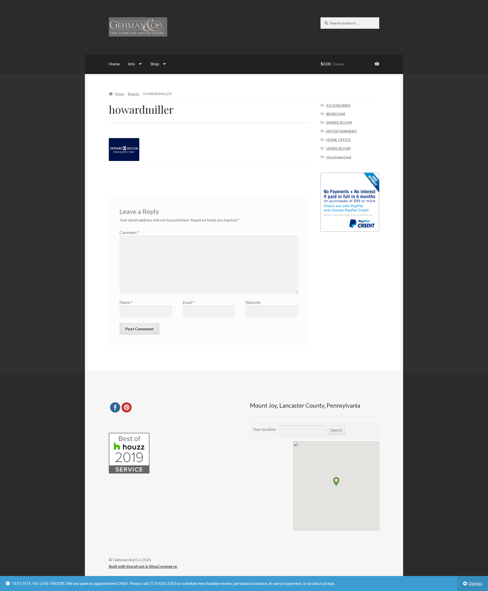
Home (114, 63)
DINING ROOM (339, 122)
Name (126, 302)
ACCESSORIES (338, 105)
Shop (154, 63)
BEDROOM (335, 114)
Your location (264, 429)
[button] (336, 481)
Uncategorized (338, 157)
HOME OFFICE (338, 140)
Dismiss (475, 583)
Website (253, 302)
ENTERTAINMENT (341, 131)
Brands (133, 94)
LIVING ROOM (338, 148)
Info (131, 63)
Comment (129, 232)
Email (188, 302)
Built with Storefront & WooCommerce (143, 566)
